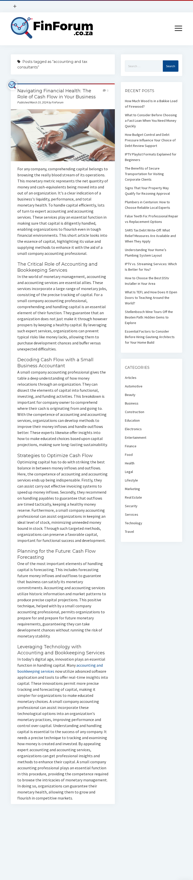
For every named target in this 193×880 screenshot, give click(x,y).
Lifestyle (131, 480)
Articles (130, 377)
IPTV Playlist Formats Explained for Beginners (150, 157)
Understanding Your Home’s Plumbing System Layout (145, 253)
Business (131, 403)
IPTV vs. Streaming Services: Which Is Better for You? (151, 267)
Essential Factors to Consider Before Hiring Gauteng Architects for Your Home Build (150, 337)
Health (129, 463)
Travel (129, 531)
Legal (129, 471)
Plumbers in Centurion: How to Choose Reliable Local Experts (147, 205)
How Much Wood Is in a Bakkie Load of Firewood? (151, 104)
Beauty (130, 394)
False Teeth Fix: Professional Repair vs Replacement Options (151, 219)
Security (131, 506)
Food (129, 454)
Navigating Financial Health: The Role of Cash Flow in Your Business (63, 135)
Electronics (133, 429)
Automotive (133, 386)
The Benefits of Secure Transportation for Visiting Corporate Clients (144, 174)
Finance (130, 446)
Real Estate (133, 497)
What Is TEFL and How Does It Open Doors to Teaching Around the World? (151, 297)
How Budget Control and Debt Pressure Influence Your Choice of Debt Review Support (150, 140)
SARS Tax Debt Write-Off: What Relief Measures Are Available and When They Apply (150, 236)
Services (131, 514)
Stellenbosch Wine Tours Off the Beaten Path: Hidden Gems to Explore (149, 317)
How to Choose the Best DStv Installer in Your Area (147, 281)
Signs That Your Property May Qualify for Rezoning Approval (147, 191)
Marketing (132, 489)
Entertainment (135, 437)
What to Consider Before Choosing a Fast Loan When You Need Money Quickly (151, 120)
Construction (134, 412)
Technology (133, 523)
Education (132, 420)
